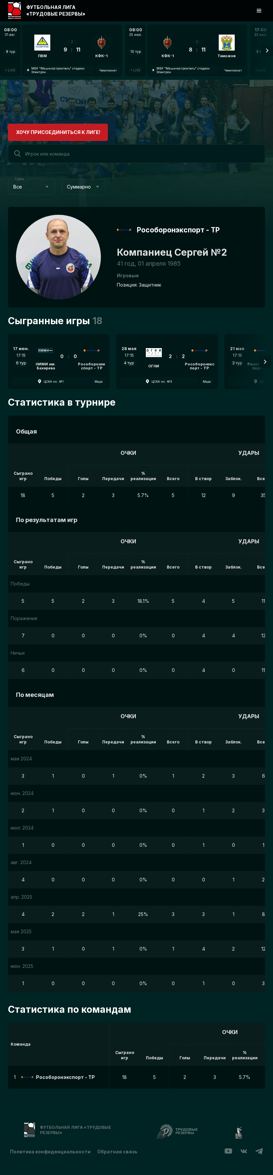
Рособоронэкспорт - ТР (178, 230)
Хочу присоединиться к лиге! (58, 132)
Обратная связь (117, 1151)
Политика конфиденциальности (50, 1151)
